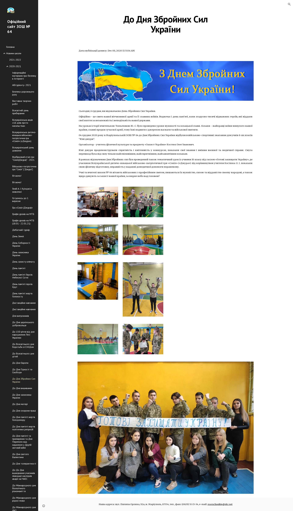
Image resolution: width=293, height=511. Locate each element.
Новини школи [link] (13, 53)
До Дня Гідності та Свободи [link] (22, 371)
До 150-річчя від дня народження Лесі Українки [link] (23, 334)
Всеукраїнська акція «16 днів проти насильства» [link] (22, 122)
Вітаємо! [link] (16, 175)
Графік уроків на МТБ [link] (23, 214)
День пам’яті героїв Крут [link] (22, 285)
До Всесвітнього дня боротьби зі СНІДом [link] (23, 345)
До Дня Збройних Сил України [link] (23, 380)
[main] (166, 24)
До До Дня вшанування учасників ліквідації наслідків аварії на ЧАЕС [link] (23, 474)
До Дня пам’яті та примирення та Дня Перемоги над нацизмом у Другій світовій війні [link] (22, 441)
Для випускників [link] (20, 315)
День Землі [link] (18, 236)
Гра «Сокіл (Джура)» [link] (22, 207)
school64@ (218, 504)
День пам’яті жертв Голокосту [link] (22, 295)
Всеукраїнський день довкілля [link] (23, 149)
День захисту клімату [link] (23, 261)
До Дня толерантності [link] (24, 463)
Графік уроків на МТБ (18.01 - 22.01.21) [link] (23, 222)
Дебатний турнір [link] (21, 229)
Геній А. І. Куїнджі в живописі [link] (22, 190)
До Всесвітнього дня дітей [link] (23, 355)
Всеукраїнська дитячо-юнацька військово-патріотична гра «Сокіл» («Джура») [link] (24, 137)
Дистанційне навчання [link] (24, 302)
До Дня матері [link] (20, 404)
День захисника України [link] (20, 254)
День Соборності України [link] (21, 244)
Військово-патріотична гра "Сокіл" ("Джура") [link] (24, 168)
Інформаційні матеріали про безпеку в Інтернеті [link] (24, 75)
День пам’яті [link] (18, 268)
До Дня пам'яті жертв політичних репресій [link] (23, 428)
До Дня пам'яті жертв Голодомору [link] (23, 418)
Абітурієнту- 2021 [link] (21, 85)
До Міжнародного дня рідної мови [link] (24, 499)
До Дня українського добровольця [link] (23, 324)
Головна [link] (10, 46)
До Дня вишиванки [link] (22, 388)
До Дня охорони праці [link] (24, 410)
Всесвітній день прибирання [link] (20, 112)
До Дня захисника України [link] (21, 396)
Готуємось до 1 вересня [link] (20, 200)
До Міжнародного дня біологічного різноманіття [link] (24, 488)
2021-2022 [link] (15, 59)
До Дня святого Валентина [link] (20, 455)
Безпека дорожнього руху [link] (23, 93)
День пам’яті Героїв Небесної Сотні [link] (22, 276)
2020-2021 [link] (15, 66)
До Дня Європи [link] (20, 362)
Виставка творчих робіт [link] (21, 102)
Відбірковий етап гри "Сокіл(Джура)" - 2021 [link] (23, 158)
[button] (289, 4)
